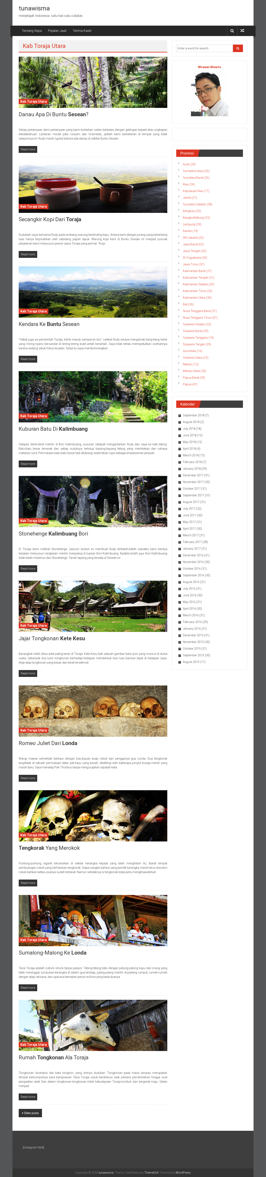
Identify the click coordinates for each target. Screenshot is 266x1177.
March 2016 (191, 615)
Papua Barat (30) (194, 377)
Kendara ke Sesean (49, 324)
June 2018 (189, 435)
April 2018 (189, 448)
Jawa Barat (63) (193, 244)
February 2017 (192, 542)
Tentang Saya (32, 31)
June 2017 (189, 515)
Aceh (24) (189, 164)
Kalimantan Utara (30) (197, 297)
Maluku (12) (190, 364)
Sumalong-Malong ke (52, 953)
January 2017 (192, 548)
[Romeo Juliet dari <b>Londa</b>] (93, 711)
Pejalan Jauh (57, 31)
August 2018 (191, 422)
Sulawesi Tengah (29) (197, 344)
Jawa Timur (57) (193, 264)
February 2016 (192, 622)
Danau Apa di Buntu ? (53, 114)
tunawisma (34, 8)
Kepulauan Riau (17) (196, 191)
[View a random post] (242, 31)
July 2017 (189, 508)
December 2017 (193, 475)
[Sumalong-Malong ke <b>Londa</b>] (93, 920)
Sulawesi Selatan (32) (197, 324)
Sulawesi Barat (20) (195, 331)
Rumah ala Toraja (54, 1057)
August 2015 (191, 662)
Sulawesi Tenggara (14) (198, 337)
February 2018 (192, 462)
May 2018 (189, 442)
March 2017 (191, 535)
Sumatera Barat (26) (196, 177)
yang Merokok (49, 848)
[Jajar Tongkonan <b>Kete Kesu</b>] (93, 606)
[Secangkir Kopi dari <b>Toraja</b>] (93, 186)
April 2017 (189, 528)
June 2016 (189, 595)
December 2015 (193, 635)
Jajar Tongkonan (52, 638)
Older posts (31, 1113)
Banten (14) (190, 231)
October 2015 (192, 648)
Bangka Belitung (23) (196, 217)
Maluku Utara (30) (194, 371)
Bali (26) (188, 304)
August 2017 (191, 502)
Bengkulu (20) (192, 211)
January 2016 (192, 628)
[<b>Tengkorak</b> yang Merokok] (93, 815)
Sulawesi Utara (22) (195, 357)
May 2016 (189, 602)
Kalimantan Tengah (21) (198, 277)
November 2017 (193, 482)
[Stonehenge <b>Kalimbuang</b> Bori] (93, 501)
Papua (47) (190, 384)
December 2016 (193, 555)
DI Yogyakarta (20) (195, 257)
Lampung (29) (192, 224)
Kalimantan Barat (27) (197, 271)
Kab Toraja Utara (33, 102)
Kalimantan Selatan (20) (198, 284)
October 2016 (192, 568)
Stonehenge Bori (53, 533)
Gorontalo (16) (192, 351)
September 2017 (193, 495)
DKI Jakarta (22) (193, 237)
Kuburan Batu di (53, 429)
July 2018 (189, 428)
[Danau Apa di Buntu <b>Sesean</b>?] (93, 82)
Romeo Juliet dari (48, 743)
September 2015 (193, 655)
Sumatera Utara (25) (196, 171)
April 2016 (189, 608)
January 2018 (192, 468)
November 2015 (193, 642)
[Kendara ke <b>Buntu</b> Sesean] (93, 291)
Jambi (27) (190, 197)
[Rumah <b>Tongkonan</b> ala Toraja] (93, 1025)
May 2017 (189, 522)
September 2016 (193, 575)
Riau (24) (189, 184)
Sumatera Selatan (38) (197, 204)
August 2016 (191, 582)
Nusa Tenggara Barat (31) (200, 311)
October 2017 (192, 488)
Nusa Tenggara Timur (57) (200, 317)
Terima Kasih (82, 31)
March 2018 (191, 455)
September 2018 (193, 415)
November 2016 (193, 562)
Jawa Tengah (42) (194, 251)
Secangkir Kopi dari (50, 219)
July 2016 (189, 588)
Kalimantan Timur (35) (197, 291)
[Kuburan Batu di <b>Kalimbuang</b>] (93, 396)
